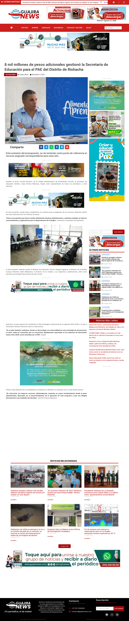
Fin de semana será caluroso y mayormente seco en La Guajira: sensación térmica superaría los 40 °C (99, 531)
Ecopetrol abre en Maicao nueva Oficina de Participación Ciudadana (64, 530)
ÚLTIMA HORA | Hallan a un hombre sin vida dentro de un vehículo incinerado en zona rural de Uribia (106, 335)
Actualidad (10, 74)
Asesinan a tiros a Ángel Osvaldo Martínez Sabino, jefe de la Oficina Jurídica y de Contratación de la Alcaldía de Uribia (104, 343)
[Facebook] (114, 2)
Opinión (35, 28)
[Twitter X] (119, 2)
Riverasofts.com (100, 619)
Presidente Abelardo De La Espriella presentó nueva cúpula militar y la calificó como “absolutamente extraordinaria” (101, 493)
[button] (41, 147)
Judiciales (46, 28)
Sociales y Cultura (74, 28)
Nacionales (58, 28)
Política (24, 28)
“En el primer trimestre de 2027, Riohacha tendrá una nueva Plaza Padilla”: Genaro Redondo (64, 493)
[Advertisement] (64, 56)
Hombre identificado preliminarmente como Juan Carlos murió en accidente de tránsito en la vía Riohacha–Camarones (106, 352)
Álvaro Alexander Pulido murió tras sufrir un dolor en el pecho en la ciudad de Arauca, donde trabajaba (106, 360)
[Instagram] (124, 2)
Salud (88, 28)
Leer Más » (14, 499)
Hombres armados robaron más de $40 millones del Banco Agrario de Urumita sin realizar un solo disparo (60, 2)
